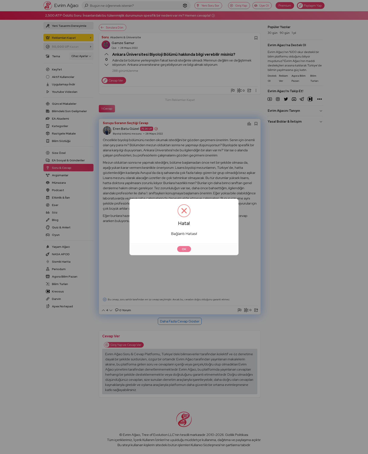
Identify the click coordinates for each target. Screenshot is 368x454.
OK (184, 249)
